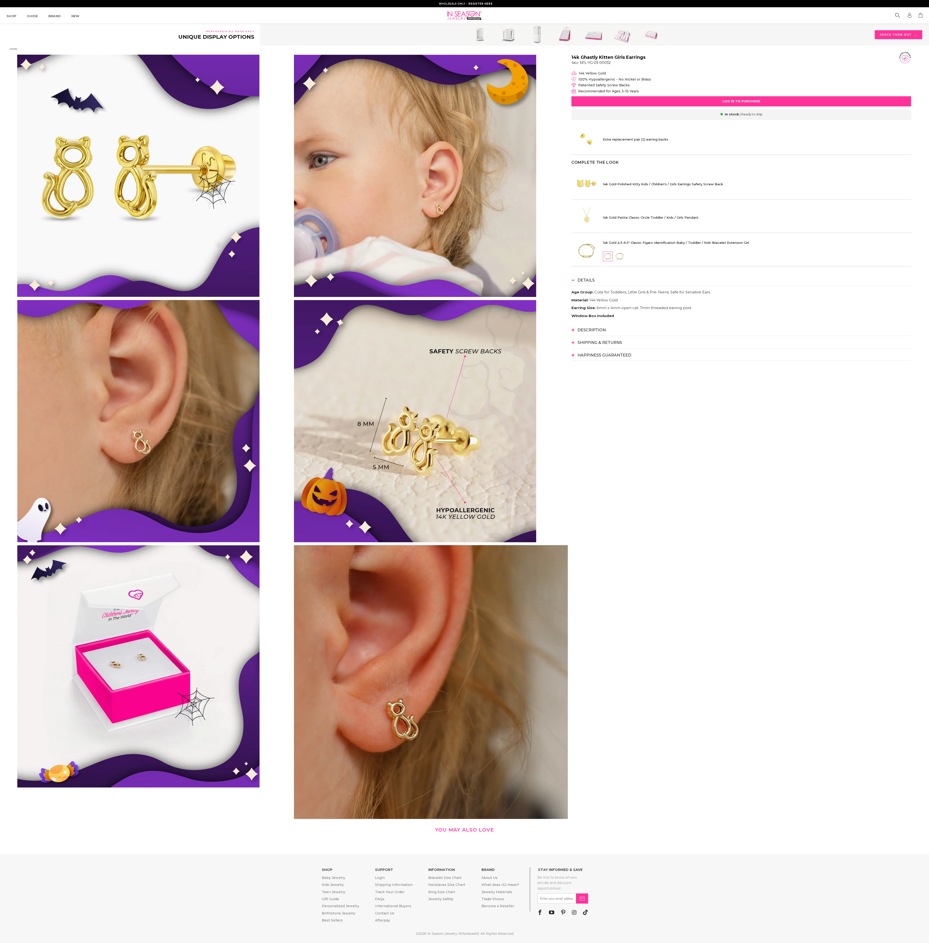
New (75, 16)
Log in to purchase (741, 101)
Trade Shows (492, 899)
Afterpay (382, 920)
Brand (54, 16)
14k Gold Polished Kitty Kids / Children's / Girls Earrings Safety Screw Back (663, 184)
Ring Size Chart (441, 892)
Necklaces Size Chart (446, 885)
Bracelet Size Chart (445, 878)
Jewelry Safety (440, 899)
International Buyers (393, 906)
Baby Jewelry (333, 878)
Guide (32, 16)
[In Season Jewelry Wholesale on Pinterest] (563, 913)
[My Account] (909, 15)
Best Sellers (332, 920)
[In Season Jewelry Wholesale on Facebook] (540, 913)
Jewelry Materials (496, 892)
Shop (11, 16)
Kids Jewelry (333, 885)
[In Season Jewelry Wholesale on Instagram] (574, 913)
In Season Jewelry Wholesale (451, 933)
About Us (489, 878)
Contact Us (384, 913)
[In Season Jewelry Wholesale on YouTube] (551, 913)
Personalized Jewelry (340, 906)
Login (380, 878)
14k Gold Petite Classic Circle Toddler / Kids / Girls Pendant (650, 217)
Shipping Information (394, 885)
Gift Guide (330, 899)
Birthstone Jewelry (338, 913)
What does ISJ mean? (500, 885)
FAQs (379, 899)
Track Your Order (390, 892)
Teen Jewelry (333, 892)
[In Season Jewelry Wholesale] (464, 15)
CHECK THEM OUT (899, 35)
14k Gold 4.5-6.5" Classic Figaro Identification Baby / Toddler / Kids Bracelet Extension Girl (676, 243)
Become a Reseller (497, 906)
